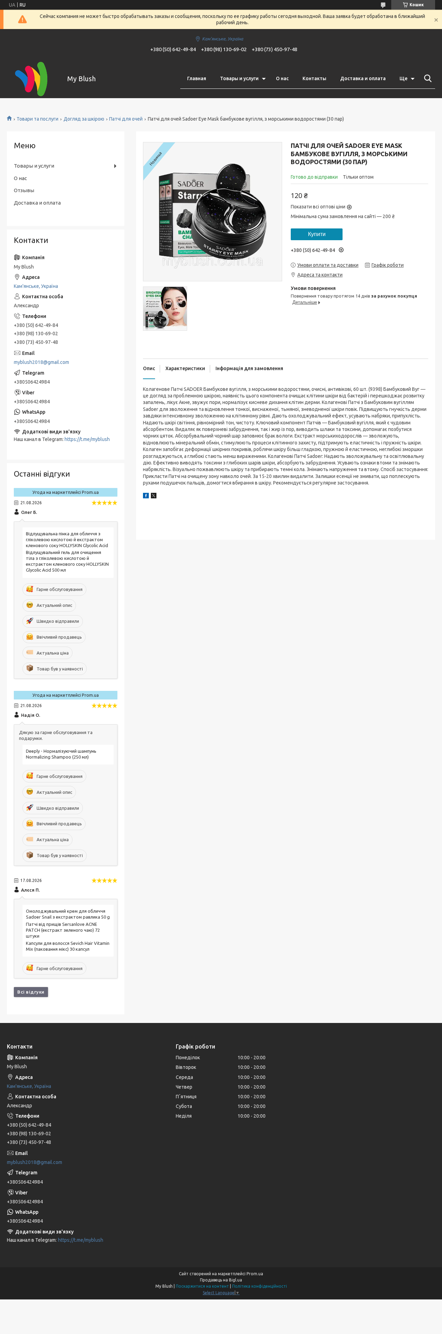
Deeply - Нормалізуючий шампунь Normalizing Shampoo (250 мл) (61, 754)
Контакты (314, 78)
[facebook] (146, 496)
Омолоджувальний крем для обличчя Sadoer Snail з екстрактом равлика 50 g (68, 914)
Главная (196, 78)
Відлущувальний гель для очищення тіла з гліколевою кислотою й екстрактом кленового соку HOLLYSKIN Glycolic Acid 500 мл (67, 561)
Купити (317, 234)
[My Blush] (33, 79)
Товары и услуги (239, 78)
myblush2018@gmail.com (41, 362)
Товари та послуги (37, 119)
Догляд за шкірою (84, 119)
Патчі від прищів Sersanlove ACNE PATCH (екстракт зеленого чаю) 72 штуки (63, 930)
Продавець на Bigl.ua (221, 1280)
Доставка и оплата (363, 78)
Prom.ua (255, 1273)
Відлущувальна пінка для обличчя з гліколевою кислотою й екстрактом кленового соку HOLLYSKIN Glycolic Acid (67, 539)
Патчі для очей (126, 119)
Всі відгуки (31, 991)
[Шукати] (426, 78)
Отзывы (24, 190)
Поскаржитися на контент (202, 1286)
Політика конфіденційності (259, 1286)
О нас (282, 78)
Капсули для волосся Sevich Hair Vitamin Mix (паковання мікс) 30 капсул (67, 946)
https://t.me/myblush (87, 439)
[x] (153, 496)
